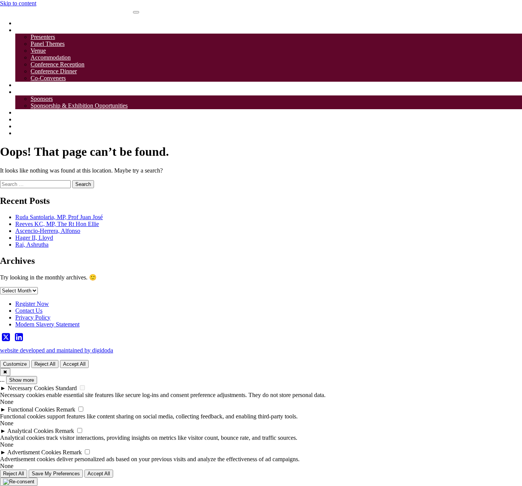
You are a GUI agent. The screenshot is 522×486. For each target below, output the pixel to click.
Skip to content (18, 3)
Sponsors (26, 92)
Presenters (43, 37)
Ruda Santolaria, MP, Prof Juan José (59, 217)
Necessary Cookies (31, 388)
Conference (29, 30)
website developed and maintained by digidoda (56, 350)
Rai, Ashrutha (32, 244)
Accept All (74, 364)
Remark (65, 409)
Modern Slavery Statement (47, 324)
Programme (29, 85)
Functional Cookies (31, 409)
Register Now (32, 303)
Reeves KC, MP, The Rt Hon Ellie (57, 224)
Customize (15, 364)
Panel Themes (48, 43)
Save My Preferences (56, 473)
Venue (38, 50)
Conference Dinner (54, 71)
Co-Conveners (48, 78)
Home (22, 23)
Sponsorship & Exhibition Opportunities (79, 105)
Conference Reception (57, 64)
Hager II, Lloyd (34, 237)
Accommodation (51, 57)
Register (25, 112)
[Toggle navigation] (136, 12)
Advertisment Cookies (34, 452)
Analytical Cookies (30, 431)
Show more (21, 380)
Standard (66, 388)
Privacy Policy (32, 317)
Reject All (44, 364)
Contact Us (28, 119)
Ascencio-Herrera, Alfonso (47, 231)
